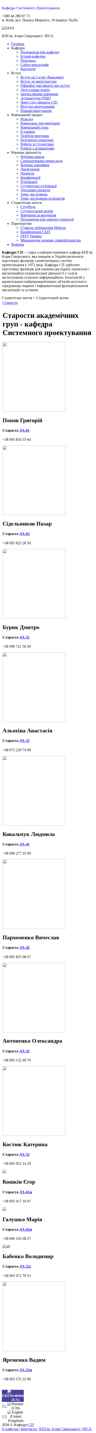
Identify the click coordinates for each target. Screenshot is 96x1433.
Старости (10, 303)
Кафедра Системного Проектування (30, 8)
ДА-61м (25, 1192)
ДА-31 (24, 1051)
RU (4, 1406)
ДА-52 (24, 741)
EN (4, 1416)
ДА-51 (24, 637)
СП (31, 1425)
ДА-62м (25, 1229)
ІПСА (87, 1429)
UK (4, 1396)
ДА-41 (24, 844)
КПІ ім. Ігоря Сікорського (60, 1429)
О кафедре (10, 1429)
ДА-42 (24, 948)
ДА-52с (25, 1266)
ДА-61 (24, 430)
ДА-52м (25, 1370)
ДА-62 (24, 534)
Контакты (29, 1429)
